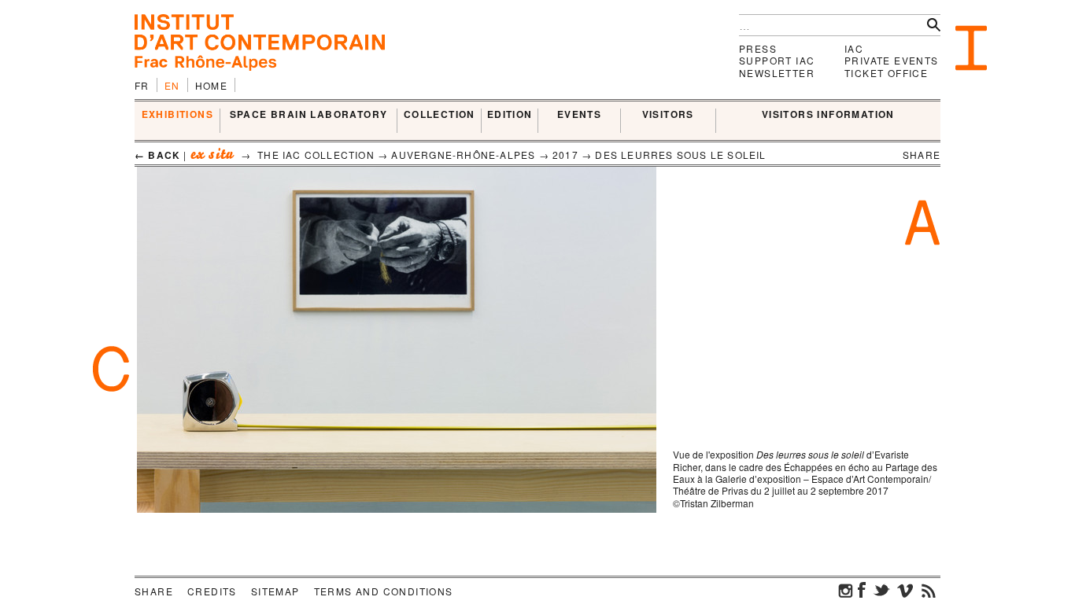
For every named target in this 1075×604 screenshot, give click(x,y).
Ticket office (886, 72)
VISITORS (668, 115)
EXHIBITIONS (177, 115)
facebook (862, 590)
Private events (891, 60)
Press (758, 48)
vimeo (905, 590)
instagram (846, 590)
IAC (853, 48)
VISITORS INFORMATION (828, 115)
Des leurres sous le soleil (680, 154)
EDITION (510, 115)
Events (579, 115)
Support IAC (777, 60)
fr (142, 85)
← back (157, 155)
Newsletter (777, 72)
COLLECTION (439, 115)
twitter (881, 590)
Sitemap (275, 591)
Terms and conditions (383, 591)
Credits (212, 591)
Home (211, 85)
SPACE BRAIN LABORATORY (309, 115)
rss (928, 590)
